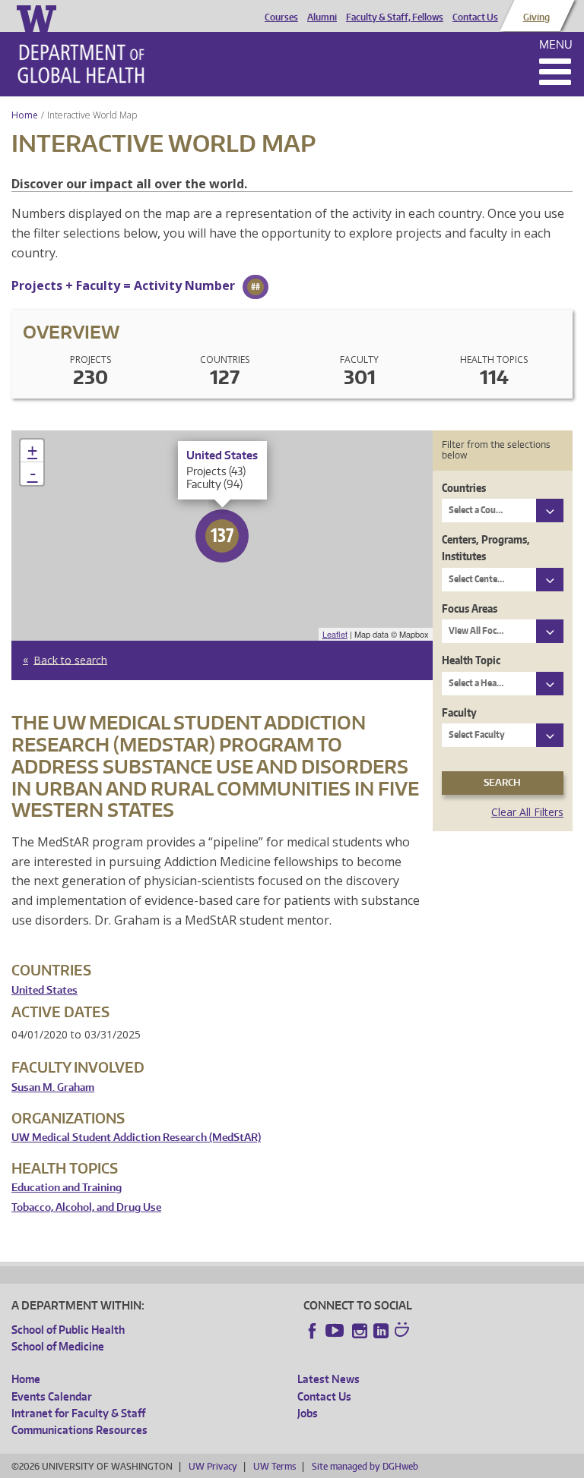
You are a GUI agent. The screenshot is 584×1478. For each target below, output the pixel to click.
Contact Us (475, 17)
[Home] (81, 64)
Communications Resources (79, 1429)
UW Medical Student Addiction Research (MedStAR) (136, 1137)
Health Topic (471, 660)
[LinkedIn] (381, 1331)
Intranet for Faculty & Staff (78, 1413)
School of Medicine (57, 1346)
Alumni (322, 17)
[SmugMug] (404, 1331)
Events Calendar (51, 1396)
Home (24, 115)
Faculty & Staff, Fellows (394, 17)
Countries (464, 487)
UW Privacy (213, 1466)
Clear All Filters (527, 812)
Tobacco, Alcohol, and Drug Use (86, 1207)
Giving (536, 17)
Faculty (459, 712)
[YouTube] (336, 1331)
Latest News (328, 1378)
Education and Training (66, 1187)
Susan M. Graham (52, 1087)
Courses (281, 17)
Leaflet (335, 634)
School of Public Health (68, 1329)
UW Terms (274, 1466)
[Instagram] (360, 1331)
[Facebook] (312, 1331)
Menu (556, 44)
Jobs (307, 1413)
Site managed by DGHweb (365, 1466)
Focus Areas (469, 608)
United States (44, 990)
